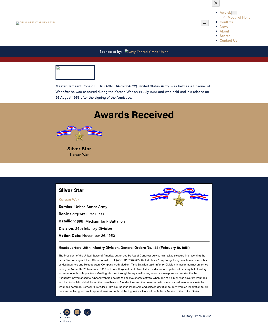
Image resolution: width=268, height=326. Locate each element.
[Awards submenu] (234, 13)
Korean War (79, 154)
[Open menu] (205, 23)
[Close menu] (216, 3)
